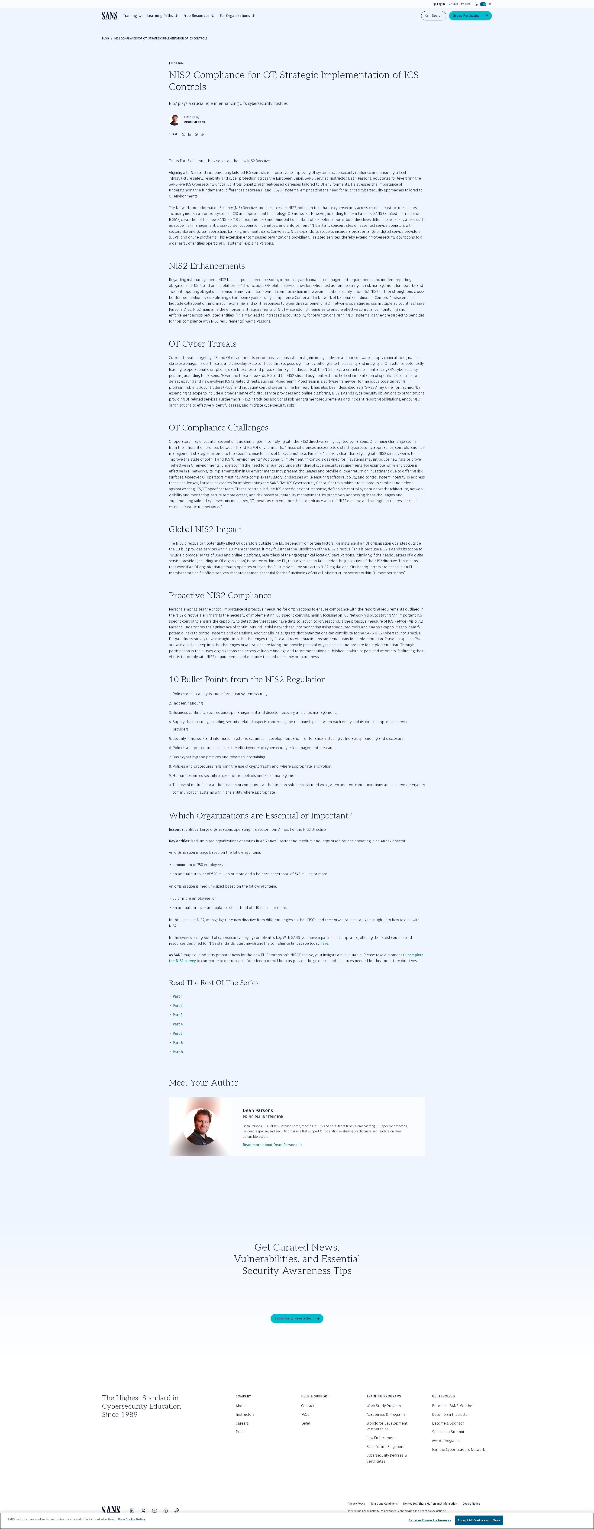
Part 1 (177, 996)
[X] (143, 1510)
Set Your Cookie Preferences (430, 1520)
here (324, 943)
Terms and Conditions (384, 1503)
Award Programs (446, 1440)
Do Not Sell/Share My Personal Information (430, 1503)
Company (243, 1396)
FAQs (305, 1414)
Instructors (245, 1414)
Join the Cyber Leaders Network (458, 1449)
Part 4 (178, 1024)
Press (240, 1432)
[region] (297, 1521)
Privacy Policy (356, 1503)
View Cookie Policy (131, 1519)
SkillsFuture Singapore (385, 1447)
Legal (305, 1423)
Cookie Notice (471, 1503)
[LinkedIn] (132, 1510)
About (241, 1406)
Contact (307, 1406)
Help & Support (315, 1396)
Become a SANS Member (453, 1406)
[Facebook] (165, 1510)
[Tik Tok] (177, 1510)
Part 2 (178, 1005)
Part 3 (178, 1015)
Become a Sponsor (448, 1423)
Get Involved (443, 1396)
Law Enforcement (381, 1438)
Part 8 (178, 1052)
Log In (441, 4)
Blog (105, 38)
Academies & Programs (386, 1414)
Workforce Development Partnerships (387, 1426)
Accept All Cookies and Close (479, 1520)
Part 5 (178, 1033)
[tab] (132, 16)
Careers (242, 1423)
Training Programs (384, 1396)
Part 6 (178, 1043)
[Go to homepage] (109, 15)
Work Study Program (384, 1406)
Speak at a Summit (448, 1432)
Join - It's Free (462, 4)
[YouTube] (154, 1510)
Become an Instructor (450, 1414)
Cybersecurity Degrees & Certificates (387, 1458)
